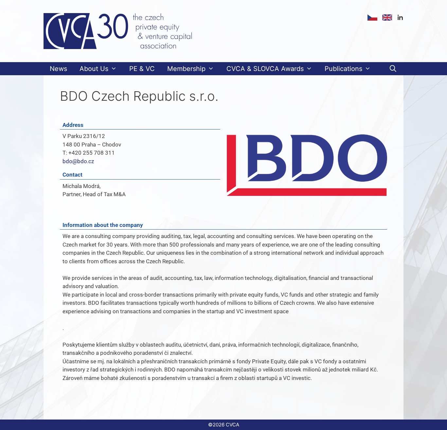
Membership (186, 69)
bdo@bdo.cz (78, 161)
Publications (343, 69)
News (58, 69)
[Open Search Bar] (393, 68)
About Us (94, 69)
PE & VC (142, 69)
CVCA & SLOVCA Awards (265, 69)
